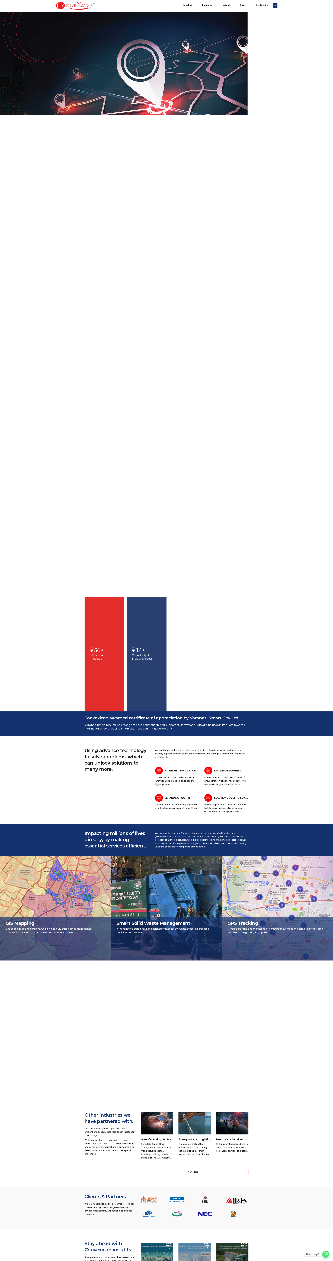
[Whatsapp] (325, 1254)
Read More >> (163, 728)
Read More (169, 1244)
